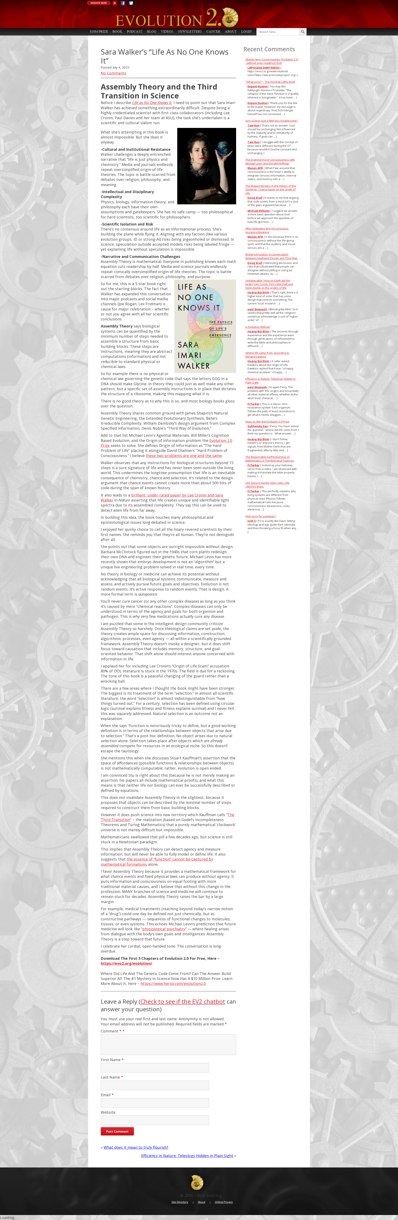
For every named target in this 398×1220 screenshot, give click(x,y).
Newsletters (190, 31)
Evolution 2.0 (195, 17)
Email (107, 1094)
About (231, 31)
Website (108, 1112)
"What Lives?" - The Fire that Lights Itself (270, 82)
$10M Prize (99, 31)
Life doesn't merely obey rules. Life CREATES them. (267, 484)
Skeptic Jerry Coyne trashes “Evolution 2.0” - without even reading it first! (271, 61)
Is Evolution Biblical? (257, 327)
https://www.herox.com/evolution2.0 (173, 983)
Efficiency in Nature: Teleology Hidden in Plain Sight (187, 1155)
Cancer (213, 31)
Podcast (134, 31)
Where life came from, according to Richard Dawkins (267, 354)
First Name (112, 1059)
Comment (111, 1031)
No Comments (113, 73)
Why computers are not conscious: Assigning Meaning (267, 230)
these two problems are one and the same (184, 455)
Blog (151, 31)
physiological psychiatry (163, 928)
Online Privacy (224, 1202)
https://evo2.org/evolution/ (126, 963)
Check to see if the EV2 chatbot (182, 1001)
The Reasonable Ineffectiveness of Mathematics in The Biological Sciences (269, 458)
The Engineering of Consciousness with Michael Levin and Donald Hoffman (270, 161)
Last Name (112, 1077)
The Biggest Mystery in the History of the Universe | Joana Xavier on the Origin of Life (270, 189)
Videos (167, 31)
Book (117, 31)
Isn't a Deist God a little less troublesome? (271, 121)
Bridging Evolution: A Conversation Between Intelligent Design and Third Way (271, 256)
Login (246, 31)
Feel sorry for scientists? (260, 516)
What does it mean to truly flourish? (136, 1147)
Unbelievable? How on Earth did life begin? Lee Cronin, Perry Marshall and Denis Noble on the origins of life (269, 284)
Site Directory (179, 1202)
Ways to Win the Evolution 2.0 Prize (267, 421)
